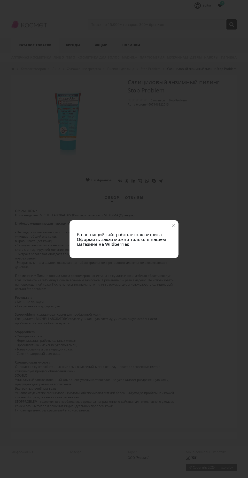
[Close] (173, 225)
